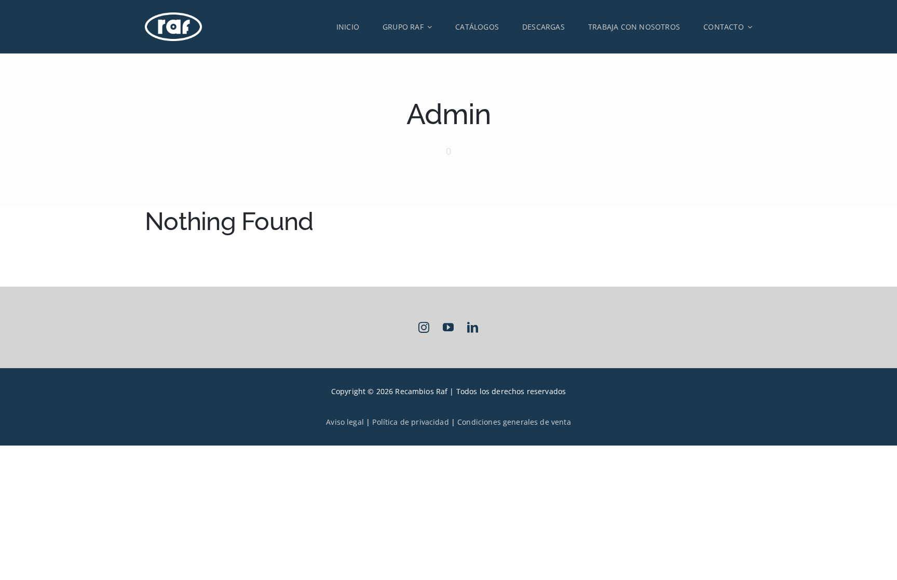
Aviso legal (345, 422)
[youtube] (448, 327)
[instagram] (423, 327)
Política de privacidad (410, 422)
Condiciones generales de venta (514, 422)
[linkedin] (472, 327)
